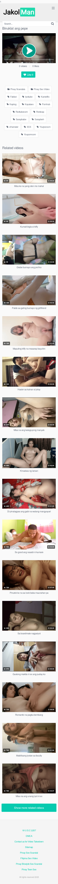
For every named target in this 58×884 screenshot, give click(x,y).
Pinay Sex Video (41, 89)
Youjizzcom (45, 126)
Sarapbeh (39, 119)
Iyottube (29, 96)
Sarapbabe (20, 119)
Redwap (40, 111)
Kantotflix (45, 96)
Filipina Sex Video (29, 858)
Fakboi (13, 96)
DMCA (29, 836)
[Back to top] (53, 879)
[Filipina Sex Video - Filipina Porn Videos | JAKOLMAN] (19, 12)
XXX (28, 126)
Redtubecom (21, 111)
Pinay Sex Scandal (29, 852)
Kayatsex (29, 104)
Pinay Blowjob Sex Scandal (29, 863)
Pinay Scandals (17, 89)
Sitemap (29, 847)
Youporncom (29, 134)
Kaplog (12, 104)
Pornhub (46, 104)
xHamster (13, 126)
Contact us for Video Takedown (29, 841)
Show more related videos (29, 807)
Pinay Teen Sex (29, 869)
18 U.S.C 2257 (29, 830)
